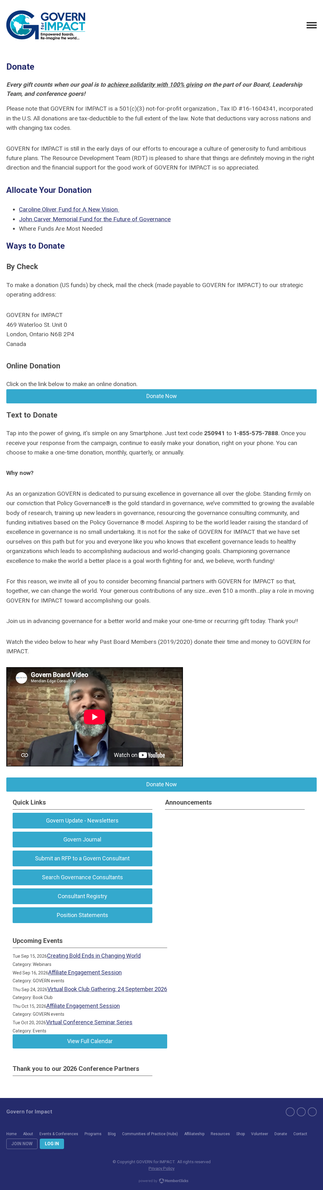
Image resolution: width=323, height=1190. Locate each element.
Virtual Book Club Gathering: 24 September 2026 (107, 989)
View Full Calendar (90, 1041)
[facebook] (290, 1111)
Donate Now (161, 396)
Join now (21, 1143)
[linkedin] (312, 1111)
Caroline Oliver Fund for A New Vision (69, 209)
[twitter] (301, 1111)
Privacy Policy (161, 1168)
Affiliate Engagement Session (85, 972)
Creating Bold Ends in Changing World (94, 955)
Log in (52, 1143)
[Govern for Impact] (45, 25)
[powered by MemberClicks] (161, 1181)
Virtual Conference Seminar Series (89, 1022)
